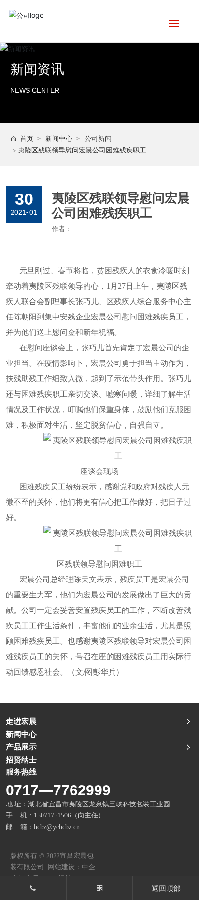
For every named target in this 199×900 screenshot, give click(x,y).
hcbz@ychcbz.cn (58, 827)
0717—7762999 (58, 790)
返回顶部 (166, 888)
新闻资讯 (37, 69)
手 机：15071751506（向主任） (55, 815)
